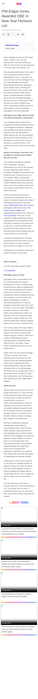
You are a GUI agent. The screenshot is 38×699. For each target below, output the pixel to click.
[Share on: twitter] (13, 34)
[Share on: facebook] (18, 34)
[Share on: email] (3, 34)
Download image (12, 45)
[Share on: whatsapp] (23, 34)
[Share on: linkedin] (8, 34)
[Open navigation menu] (3, 4)
